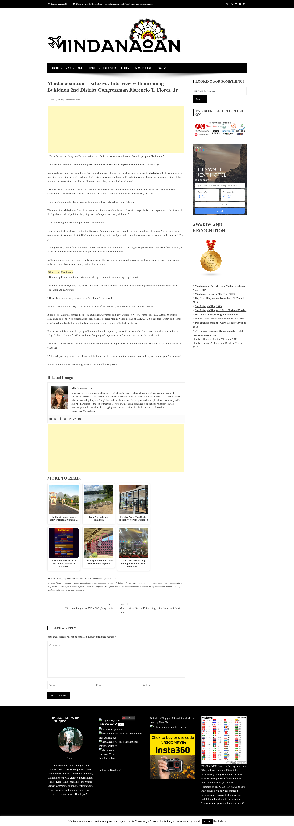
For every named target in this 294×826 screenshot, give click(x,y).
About (55, 68)
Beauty (125, 68)
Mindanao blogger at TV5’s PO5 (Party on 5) (89, 606)
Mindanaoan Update (100, 578)
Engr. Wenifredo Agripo (166, 247)
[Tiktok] (74, 419)
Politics (113, 578)
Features (79, 578)
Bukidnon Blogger (160, 718)
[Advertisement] (116, 129)
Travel (93, 68)
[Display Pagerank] (109, 720)
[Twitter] (65, 419)
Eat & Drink (109, 68)
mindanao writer (146, 586)
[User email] (79, 419)
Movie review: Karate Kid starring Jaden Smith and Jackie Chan (150, 608)
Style (81, 68)
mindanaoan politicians (74, 589)
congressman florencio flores (59, 586)
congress (146, 583)
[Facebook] (60, 419)
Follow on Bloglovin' (110, 770)
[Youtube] (50, 419)
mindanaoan (159, 586)
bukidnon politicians (124, 583)
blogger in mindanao (82, 583)
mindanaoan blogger (55, 589)
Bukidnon (71, 578)
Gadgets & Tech (143, 68)
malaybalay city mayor (114, 586)
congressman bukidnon (172, 583)
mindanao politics (132, 586)
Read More (219, 821)
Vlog (68, 68)
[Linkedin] (69, 419)
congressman (156, 583)
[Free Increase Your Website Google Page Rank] (110, 729)
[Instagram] (55, 419)
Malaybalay (114, 201)
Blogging (62, 578)
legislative (100, 586)
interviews (91, 586)
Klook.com (54, 272)
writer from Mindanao (95, 172)
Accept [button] (207, 821)
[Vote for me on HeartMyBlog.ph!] (169, 726)
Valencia (129, 201)
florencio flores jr (79, 586)
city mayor (137, 583)
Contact (163, 68)
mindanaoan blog (173, 586)
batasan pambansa (65, 583)
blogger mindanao (99, 583)
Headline (87, 578)
